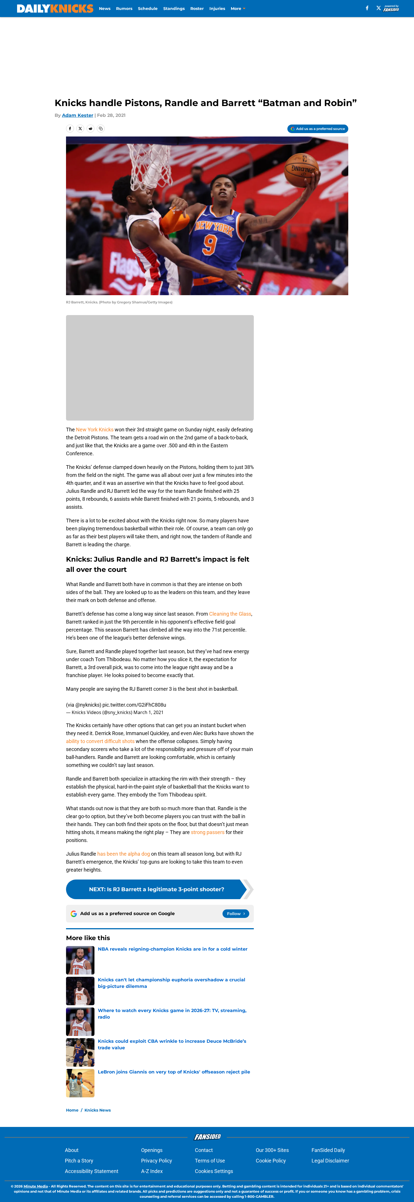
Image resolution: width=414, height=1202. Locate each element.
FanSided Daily (328, 1150)
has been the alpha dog (124, 854)
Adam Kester (77, 115)
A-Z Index (152, 1171)
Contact (204, 1150)
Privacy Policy (156, 1161)
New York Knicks (95, 430)
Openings (151, 1150)
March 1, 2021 (148, 712)
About (72, 1150)
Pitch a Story (79, 1161)
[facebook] (367, 8)
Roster (197, 8)
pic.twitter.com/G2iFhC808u (134, 705)
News (104, 8)
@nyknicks (87, 705)
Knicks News (98, 1110)
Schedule (148, 8)
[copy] (101, 129)
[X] (378, 8)
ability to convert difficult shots (100, 741)
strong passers (207, 832)
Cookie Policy (271, 1161)
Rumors (124, 8)
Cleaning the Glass (229, 614)
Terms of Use (210, 1161)
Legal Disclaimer (330, 1161)
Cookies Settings (214, 1171)
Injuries (217, 8)
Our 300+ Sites (272, 1150)
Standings (174, 8)
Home (72, 1110)
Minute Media (36, 1186)
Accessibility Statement (91, 1171)
